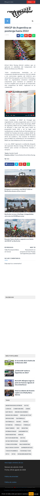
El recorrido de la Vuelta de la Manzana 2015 (25, 362)
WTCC (7, 454)
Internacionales (11, 431)
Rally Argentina (25, 444)
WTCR (13, 454)
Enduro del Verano (12, 415)
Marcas (20, 434)
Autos (26, 405)
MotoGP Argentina (12, 437)
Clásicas (8, 408)
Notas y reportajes (12, 441)
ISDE (18, 428)
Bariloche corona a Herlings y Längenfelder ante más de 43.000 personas (19, 215)
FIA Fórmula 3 (10, 421)
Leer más (36, 494)
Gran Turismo (10, 428)
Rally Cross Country (12, 447)
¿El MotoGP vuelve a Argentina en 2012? (22, 372)
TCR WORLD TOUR (25, 450)
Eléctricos (9, 412)
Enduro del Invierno (21, 412)
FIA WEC (18, 421)
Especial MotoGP (25, 415)
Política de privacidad (11, 476)
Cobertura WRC (18, 408)
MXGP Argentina (14, 160)
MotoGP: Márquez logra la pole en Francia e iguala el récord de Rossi (24, 383)
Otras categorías (11, 444)
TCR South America (12, 450)
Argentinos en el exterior (14, 405)
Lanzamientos (23, 431)
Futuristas (9, 425)
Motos (22, 437)
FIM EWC (25, 421)
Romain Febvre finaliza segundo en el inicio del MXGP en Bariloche (19, 240)
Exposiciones (10, 418)
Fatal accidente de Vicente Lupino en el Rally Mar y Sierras (24, 393)
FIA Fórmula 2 (20, 418)
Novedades (23, 441)
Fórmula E (27, 425)
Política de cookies (11, 482)
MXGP (6, 160)
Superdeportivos (26, 447)
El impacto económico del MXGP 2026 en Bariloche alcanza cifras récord (18, 190)
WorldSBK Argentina (24, 454)
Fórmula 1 (18, 425)
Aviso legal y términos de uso (14, 462)
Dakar (28, 408)
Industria (25, 428)
